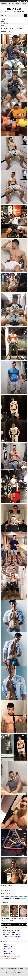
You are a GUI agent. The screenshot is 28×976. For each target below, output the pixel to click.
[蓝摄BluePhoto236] (23, 911)
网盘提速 (14, 972)
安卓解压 (14, 974)
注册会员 (24, 3)
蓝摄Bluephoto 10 (22, 924)
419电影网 (5, 3)
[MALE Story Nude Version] (14, 911)
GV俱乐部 (12, 3)
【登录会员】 (18, 1)
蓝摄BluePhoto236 (23, 918)
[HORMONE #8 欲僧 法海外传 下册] (5, 911)
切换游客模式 (8, 898)
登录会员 (17, 898)
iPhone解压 (21, 972)
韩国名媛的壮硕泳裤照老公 (8, 924)
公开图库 (3, 19)
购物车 (18, 3)
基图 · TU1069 (14, 9)
